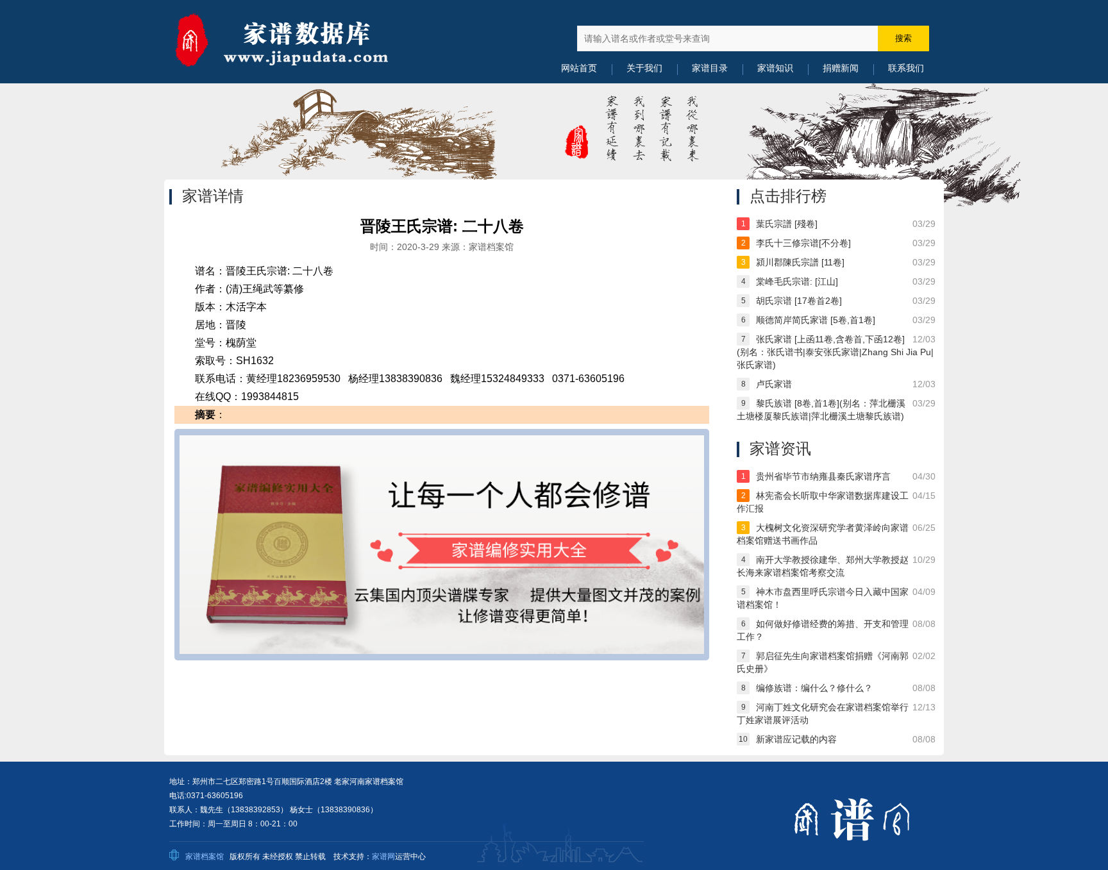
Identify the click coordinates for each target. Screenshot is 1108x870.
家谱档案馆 (204, 856)
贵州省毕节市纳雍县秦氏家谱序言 (823, 476)
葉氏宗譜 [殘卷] (787, 224)
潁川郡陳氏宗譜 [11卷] (800, 262)
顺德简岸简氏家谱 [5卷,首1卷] (815, 320)
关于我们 (644, 68)
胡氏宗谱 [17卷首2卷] (799, 301)
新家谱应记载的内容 (796, 739)
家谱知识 (775, 68)
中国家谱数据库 (297, 42)
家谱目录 (710, 68)
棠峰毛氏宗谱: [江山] (797, 281)
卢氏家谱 (774, 384)
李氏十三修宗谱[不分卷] (803, 243)
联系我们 (906, 68)
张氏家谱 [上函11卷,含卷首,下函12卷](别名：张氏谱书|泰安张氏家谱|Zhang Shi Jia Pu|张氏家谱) (835, 352)
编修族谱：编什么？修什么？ (814, 688)
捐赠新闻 (841, 68)
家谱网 (383, 856)
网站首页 (579, 68)
